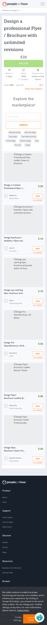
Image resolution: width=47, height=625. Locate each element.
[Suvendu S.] (6, 353)
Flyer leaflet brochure (29, 137)
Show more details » (34, 88)
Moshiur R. (13, 195)
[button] (42, 4)
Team (4, 502)
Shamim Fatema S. (15, 458)
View (38, 196)
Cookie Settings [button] (18, 619)
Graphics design (25, 141)
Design (28, 145)
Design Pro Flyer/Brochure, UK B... (14, 344)
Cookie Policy (23, 610)
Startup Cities (7, 572)
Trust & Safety (7, 522)
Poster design (11, 141)
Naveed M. (13, 405)
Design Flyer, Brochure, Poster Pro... (14, 449)
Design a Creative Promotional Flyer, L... (14, 186)
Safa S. (11, 300)
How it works (7, 517)
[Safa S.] (6, 300)
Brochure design (30, 132)
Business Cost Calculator (11, 568)
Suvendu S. (13, 353)
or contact (37, 200)
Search (23, 124)
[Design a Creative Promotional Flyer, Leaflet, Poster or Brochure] (23, 167)
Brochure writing (14, 132)
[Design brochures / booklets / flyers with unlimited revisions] (23, 220)
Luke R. (11, 248)
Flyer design (13, 137)
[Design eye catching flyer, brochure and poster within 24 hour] (23, 272)
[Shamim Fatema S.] (6, 458)
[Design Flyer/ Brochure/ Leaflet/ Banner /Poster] (23, 377)
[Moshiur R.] (6, 195)
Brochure (18, 145)
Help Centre (7, 527)
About (4, 497)
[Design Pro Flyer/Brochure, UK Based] (23, 325)
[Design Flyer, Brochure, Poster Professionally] (23, 430)
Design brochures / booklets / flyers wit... (14, 239)
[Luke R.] (6, 248)
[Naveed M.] (6, 405)
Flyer (37, 141)
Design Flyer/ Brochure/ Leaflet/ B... (14, 396)
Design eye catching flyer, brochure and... (14, 291)
